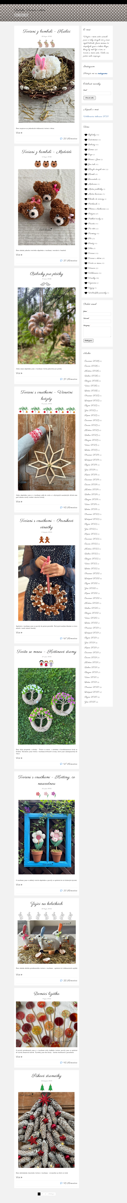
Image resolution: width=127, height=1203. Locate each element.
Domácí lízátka (47, 994)
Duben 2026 (91, 375)
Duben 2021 (91, 667)
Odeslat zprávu (88, 341)
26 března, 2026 (47, 36)
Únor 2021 (90, 677)
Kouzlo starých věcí (96, 169)
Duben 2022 (91, 608)
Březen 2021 (91, 672)
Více (18, 133)
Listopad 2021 (92, 632)
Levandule (92, 179)
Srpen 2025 (91, 415)
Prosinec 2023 (92, 514)
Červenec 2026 (92, 361)
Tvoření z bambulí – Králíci (46, 31)
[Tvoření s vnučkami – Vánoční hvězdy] (46, 449)
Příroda (91, 223)
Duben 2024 (91, 494)
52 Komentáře (70, 138)
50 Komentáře (70, 260)
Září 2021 (90, 642)
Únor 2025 (91, 445)
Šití (90, 238)
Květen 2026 (92, 371)
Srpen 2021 (91, 647)
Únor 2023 (91, 563)
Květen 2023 (92, 548)
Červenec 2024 (92, 479)
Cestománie (93, 139)
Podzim (91, 213)
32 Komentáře (70, 890)
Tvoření (91, 253)
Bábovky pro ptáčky (46, 274)
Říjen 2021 (91, 637)
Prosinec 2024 (92, 454)
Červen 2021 (91, 657)
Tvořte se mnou (94, 263)
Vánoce (91, 268)
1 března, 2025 (46, 999)
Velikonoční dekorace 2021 (96, 116)
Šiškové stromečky (47, 1076)
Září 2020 (90, 702)
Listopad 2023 (92, 519)
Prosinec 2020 (92, 687)
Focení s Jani (94, 159)
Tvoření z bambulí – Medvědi (47, 152)
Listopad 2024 (92, 459)
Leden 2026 (91, 390)
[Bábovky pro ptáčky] (46, 323)
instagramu (102, 73)
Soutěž (91, 243)
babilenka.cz (18, 2)
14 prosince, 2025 (46, 404)
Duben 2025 (91, 435)
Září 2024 (90, 469)
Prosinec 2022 (92, 573)
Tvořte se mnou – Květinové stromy (46, 652)
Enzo (90, 154)
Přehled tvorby (94, 218)
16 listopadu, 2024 (46, 1081)
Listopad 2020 (92, 692)
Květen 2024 (92, 489)
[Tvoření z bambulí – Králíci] (46, 82)
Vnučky (92, 278)
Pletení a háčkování (97, 208)
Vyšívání (92, 282)
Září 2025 (90, 410)
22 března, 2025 (47, 909)
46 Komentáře (70, 507)
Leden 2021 (91, 682)
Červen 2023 (91, 543)
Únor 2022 (91, 618)
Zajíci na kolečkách (47, 904)
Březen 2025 (91, 440)
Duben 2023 (91, 553)
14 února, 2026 (46, 279)
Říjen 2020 (91, 697)
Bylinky (92, 134)
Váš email (86, 318)
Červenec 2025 (92, 420)
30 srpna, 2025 (46, 657)
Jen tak (91, 164)
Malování (92, 184)
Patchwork (92, 203)
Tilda (90, 248)
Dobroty (91, 144)
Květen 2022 (92, 603)
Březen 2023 (91, 558)
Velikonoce (93, 273)
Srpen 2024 (91, 474)
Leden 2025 (91, 450)
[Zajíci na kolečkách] (46, 938)
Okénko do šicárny (96, 199)
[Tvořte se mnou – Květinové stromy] (46, 703)
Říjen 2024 (91, 464)
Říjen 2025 (91, 405)
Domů (16, 15)
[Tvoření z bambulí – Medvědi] (46, 203)
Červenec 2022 (92, 598)
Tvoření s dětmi (94, 258)
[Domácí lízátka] (46, 1024)
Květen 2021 (91, 662)
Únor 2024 (91, 504)
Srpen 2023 (91, 534)
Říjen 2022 (91, 583)
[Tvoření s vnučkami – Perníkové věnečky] (46, 579)
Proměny (92, 233)
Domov (91, 149)
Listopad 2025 (92, 400)
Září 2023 (90, 529)
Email (85, 90)
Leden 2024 (91, 509)
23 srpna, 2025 (46, 788)
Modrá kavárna (95, 194)
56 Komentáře (70, 980)
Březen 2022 (91, 613)
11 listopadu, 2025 (46, 532)
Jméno (85, 311)
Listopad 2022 (92, 578)
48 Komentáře (70, 638)
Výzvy (91, 287)
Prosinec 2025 (92, 395)
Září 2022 (90, 588)
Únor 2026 (91, 385)
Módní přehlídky (95, 189)
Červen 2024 (91, 484)
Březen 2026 (91, 380)
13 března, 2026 (46, 157)
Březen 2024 (91, 499)
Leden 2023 (91, 568)
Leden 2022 (91, 622)
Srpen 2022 (91, 593)
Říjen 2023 (91, 524)
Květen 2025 (92, 430)
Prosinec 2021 (92, 627)
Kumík (91, 174)
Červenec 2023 (92, 539)
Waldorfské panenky (97, 292)
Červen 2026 (91, 366)
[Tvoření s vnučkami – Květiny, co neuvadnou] (46, 834)
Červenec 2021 (92, 652)
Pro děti (91, 228)
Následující (51, 1194)
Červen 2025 (91, 425)
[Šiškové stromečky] (46, 1126)
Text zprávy (86, 325)
